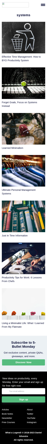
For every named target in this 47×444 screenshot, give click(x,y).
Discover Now (23, 362)
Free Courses (8, 422)
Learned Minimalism (12, 148)
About (30, 409)
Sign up (23, 399)
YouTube (31, 418)
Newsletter (7, 418)
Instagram (32, 422)
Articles (5, 409)
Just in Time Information (15, 235)
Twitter (30, 414)
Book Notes (7, 414)
